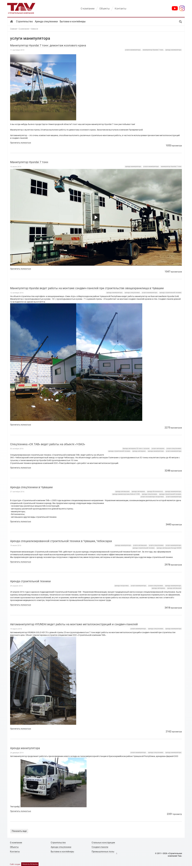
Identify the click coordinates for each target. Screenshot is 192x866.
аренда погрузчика (121, 586)
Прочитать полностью (20, 143)
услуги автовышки (140, 545)
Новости (34, 29)
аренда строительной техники (170, 292)
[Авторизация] (116, 853)
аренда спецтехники (132, 292)
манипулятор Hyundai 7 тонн (153, 50)
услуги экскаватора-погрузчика (152, 497)
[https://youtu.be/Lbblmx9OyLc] (96, 217)
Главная (13, 29)
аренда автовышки (122, 491)
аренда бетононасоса (155, 491)
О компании (24, 29)
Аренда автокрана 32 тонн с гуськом (136, 448)
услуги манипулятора (132, 50)
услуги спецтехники (174, 448)
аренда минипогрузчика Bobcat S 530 (126, 494)
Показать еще (19, 831)
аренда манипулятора (173, 50)
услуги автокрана (158, 448)
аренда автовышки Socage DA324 (169, 548)
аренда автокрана (138, 451)
